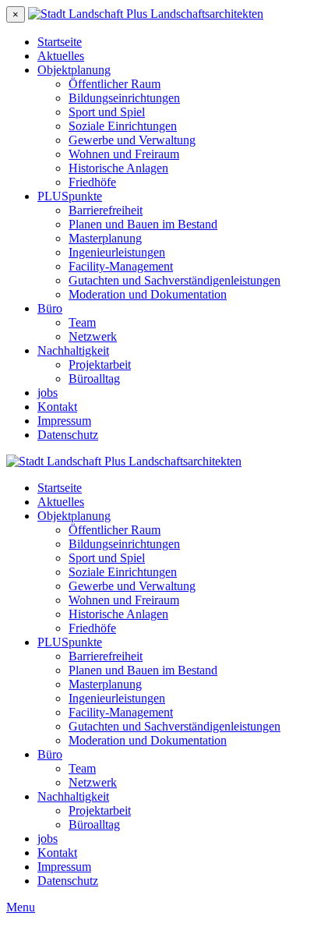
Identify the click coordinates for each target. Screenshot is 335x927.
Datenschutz (67, 434)
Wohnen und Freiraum (124, 154)
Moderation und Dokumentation (148, 294)
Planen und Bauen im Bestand (143, 224)
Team (82, 322)
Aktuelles (60, 55)
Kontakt (57, 406)
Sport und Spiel (107, 112)
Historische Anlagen (118, 168)
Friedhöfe (92, 182)
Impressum (64, 420)
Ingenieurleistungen (117, 252)
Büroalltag (94, 378)
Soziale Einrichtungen (123, 126)
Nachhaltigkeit (73, 350)
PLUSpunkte (69, 196)
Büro (49, 308)
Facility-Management (121, 266)
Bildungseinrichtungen (124, 97)
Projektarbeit (100, 364)
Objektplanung (74, 69)
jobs (47, 392)
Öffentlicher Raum (114, 83)
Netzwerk (93, 336)
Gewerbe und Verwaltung (132, 140)
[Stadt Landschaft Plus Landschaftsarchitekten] (145, 13)
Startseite (59, 41)
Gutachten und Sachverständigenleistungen (174, 280)
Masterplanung (105, 238)
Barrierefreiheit (106, 210)
